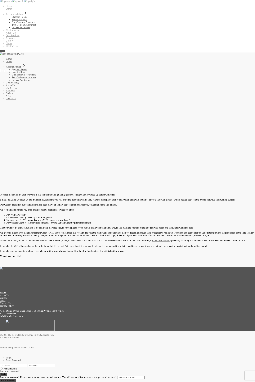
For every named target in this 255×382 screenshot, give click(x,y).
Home (3, 292)
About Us (4, 295)
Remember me (10, 368)
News (2, 300)
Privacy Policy (7, 306)
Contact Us (5, 303)
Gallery (3, 298)
